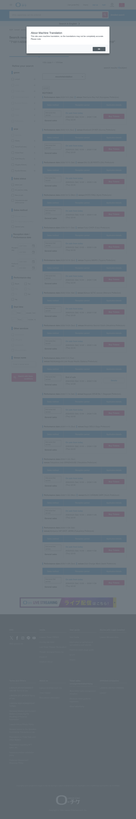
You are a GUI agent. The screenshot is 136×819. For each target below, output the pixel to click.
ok (99, 49)
